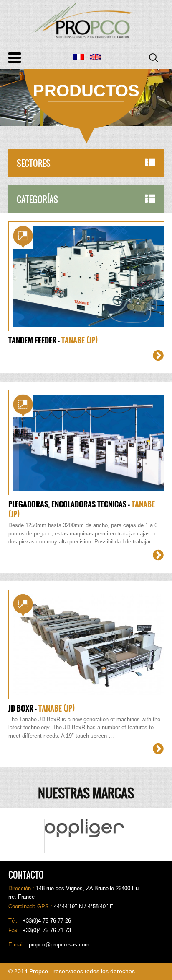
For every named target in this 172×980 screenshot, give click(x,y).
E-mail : (18, 944)
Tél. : (15, 921)
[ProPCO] (86, 20)
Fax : (15, 930)
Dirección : (22, 888)
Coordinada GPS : (31, 906)
